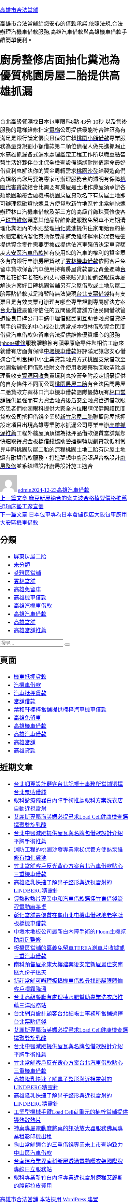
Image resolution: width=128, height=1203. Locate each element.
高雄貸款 (24, 750)
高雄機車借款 (30, 597)
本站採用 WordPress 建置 (69, 1199)
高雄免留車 (27, 589)
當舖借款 (24, 701)
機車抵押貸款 (30, 677)
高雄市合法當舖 (19, 10)
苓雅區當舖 (27, 573)
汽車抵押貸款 (30, 693)
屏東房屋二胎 (30, 556)
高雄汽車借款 (73, 490)
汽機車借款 (27, 685)
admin (24, 490)
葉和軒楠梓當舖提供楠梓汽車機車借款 (60, 710)
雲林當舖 (24, 581)
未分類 (22, 565)
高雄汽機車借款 (33, 606)
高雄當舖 (24, 622)
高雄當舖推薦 (30, 630)
